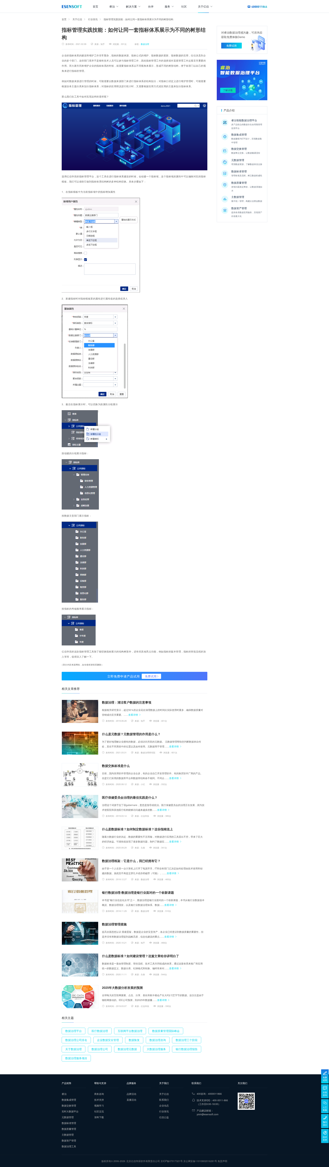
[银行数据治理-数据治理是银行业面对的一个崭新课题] (80, 901)
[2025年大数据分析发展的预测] (80, 996)
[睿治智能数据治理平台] (72, 6)
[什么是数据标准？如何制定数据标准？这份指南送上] (80, 838)
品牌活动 (131, 1094)
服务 (167, 6)
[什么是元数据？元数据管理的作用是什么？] (80, 743)
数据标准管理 (69, 1123)
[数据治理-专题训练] (242, 80)
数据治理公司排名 (76, 1040)
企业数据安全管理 (108, 1040)
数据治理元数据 (127, 1049)
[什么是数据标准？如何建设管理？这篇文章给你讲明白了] (80, 965)
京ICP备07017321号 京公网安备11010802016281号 (189, 1161)
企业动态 (164, 1105)
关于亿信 (203, 6)
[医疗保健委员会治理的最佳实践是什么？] (80, 806)
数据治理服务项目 (76, 1058)
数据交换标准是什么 (116, 765)
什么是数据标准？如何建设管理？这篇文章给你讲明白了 (140, 956)
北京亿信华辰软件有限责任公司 (143, 1161)
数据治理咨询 (157, 1040)
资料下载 (99, 1117)
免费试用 (151, 676)
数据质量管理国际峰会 (166, 1031)
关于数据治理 (73, 1049)
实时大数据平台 (70, 1111)
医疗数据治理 (100, 1031)
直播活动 (131, 1099)
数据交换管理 (69, 1105)
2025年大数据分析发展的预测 (122, 987)
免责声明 (222, 1161)
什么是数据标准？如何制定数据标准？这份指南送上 (137, 829)
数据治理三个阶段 (187, 1040)
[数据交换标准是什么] (80, 774)
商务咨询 (99, 1094)
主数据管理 (68, 1134)
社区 (184, 6)
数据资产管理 (69, 1140)
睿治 (112, 6)
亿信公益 (164, 1117)
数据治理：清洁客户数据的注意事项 (126, 702)
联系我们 (164, 1099)
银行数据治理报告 (187, 1049)
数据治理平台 (73, 1031)
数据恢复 (134, 1040)
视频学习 (99, 1105)
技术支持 (99, 1099)
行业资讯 (93, 19)
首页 (95, 6)
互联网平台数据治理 (130, 1031)
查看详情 (133, 714)
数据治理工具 (69, 1146)
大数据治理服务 (156, 1049)
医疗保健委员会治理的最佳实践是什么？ (129, 797)
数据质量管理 (69, 1129)
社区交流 (99, 1111)
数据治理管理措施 (114, 924)
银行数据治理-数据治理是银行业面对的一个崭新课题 (138, 892)
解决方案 (131, 6)
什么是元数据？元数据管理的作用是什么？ (131, 734)
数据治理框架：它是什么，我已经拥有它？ (131, 861)
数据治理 (145, 43)
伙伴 (151, 6)
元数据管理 (68, 1117)
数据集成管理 (69, 1099)
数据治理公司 (100, 1049)
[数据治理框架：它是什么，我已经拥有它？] (80, 870)
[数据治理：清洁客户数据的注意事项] (80, 711)
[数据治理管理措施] (80, 933)
